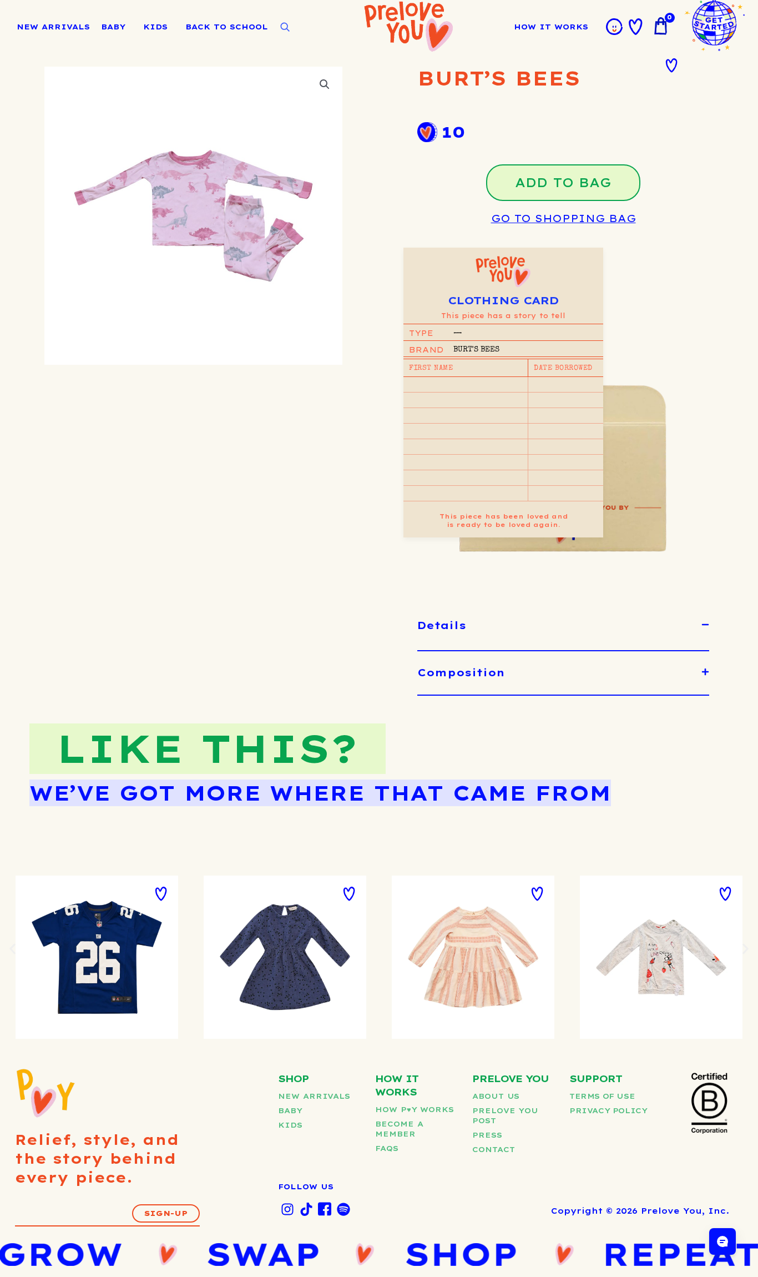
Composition (461, 672)
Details (441, 625)
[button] (325, 84)
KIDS (155, 26)
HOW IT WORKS (551, 26)
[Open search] (284, 27)
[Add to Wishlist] (671, 65)
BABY (113, 26)
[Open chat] (722, 1241)
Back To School (226, 26)
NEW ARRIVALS (53, 26)
